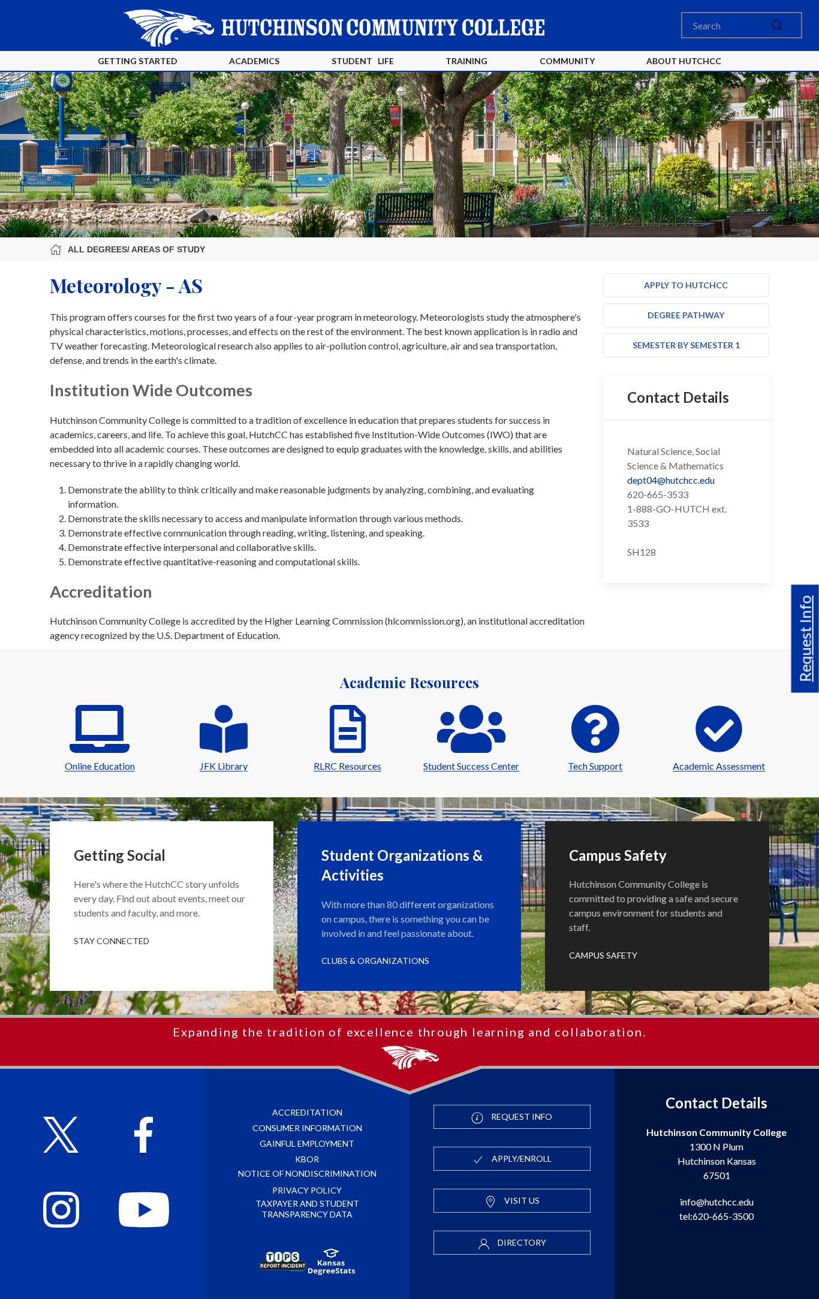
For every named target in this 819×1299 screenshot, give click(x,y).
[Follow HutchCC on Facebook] (143, 1136)
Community (567, 61)
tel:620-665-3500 (716, 1216)
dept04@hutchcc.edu (671, 480)
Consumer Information (307, 1128)
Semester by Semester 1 (686, 345)
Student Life (363, 61)
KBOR (307, 1159)
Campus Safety (603, 955)
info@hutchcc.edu (717, 1201)
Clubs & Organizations (375, 961)
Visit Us (521, 1200)
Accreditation (307, 1112)
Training (466, 61)
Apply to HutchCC (686, 285)
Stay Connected (111, 941)
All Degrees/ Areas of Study (136, 249)
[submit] (777, 25)
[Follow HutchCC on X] (61, 1136)
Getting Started (137, 61)
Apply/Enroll (521, 1158)
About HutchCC (683, 61)
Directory (521, 1242)
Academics (254, 61)
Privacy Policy (307, 1190)
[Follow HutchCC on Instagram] (61, 1211)
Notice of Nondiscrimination (307, 1173)
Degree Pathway (686, 315)
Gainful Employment (307, 1143)
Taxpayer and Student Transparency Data (307, 1208)
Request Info (805, 638)
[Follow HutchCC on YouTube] (143, 1211)
